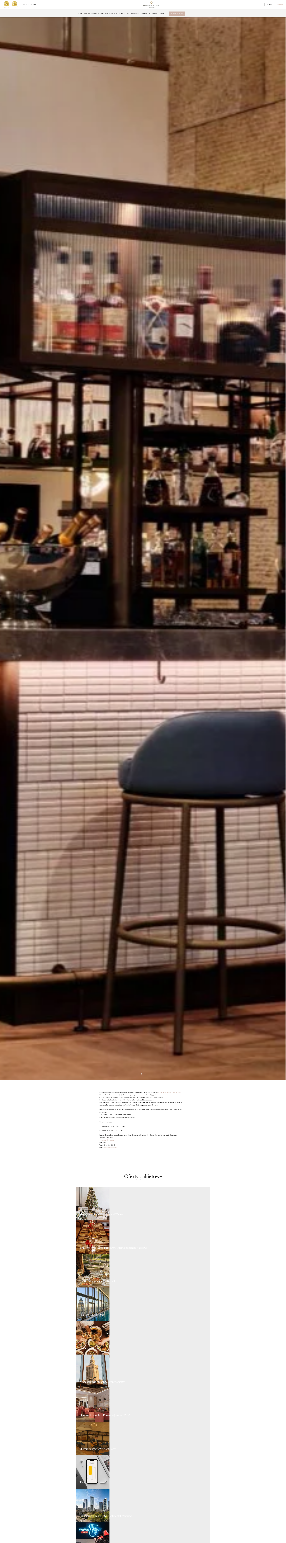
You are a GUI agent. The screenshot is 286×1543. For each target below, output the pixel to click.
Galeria (101, 13)
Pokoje (94, 13)
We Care (86, 13)
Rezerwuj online (177, 13)
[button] (143, 1075)
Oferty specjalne (111, 13)
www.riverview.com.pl (106, 1140)
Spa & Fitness (124, 13)
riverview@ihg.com (110, 1147)
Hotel (80, 13)
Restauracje (135, 13)
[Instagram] (282, 4)
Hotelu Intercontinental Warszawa (169, 1092)
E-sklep (161, 13)
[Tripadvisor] (279, 4)
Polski (268, 4)
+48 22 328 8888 (30, 4)
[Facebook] (277, 4)
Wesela (154, 13)
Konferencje (145, 13)
